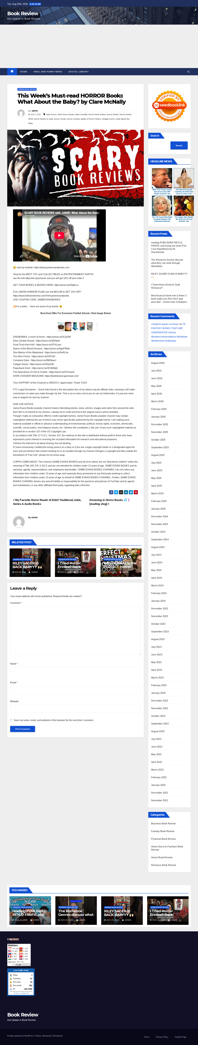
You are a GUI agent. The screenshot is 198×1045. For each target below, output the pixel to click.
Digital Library (79, 71)
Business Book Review (163, 823)
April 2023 (156, 670)
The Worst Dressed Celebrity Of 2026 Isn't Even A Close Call (184, 192)
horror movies (73, 119)
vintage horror (108, 119)
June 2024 (156, 562)
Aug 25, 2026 (21, 920)
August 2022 (158, 731)
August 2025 (158, 455)
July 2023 (156, 647)
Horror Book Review (27, 89)
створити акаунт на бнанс (165, 324)
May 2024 (156, 570)
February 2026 (159, 409)
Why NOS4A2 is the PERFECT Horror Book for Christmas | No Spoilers (120, 568)
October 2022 (158, 716)
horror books (113, 114)
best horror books (66, 114)
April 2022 (156, 762)
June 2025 (156, 470)
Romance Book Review (163, 865)
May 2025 (156, 478)
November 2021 (159, 800)
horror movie (60, 119)
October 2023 (158, 624)
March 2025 (157, 493)
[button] (188, 71)
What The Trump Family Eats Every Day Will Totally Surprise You (162, 192)
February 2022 (159, 777)
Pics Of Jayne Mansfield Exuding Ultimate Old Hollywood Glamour (162, 219)
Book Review (22, 13)
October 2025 (158, 440)
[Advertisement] (99, 46)
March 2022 (157, 769)
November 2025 (159, 432)
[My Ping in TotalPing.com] (13, 939)
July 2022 (156, 739)
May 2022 (156, 754)
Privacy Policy (162, 1037)
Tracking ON (24, 993)
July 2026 (156, 370)
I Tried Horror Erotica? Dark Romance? (69, 566)
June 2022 (156, 746)
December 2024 (159, 516)
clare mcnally (81, 114)
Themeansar (57, 1036)
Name (14, 663)
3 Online (16, 993)
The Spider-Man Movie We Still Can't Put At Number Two (184, 219)
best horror (52, 114)
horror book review (97, 114)
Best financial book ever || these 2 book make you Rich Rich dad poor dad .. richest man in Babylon (169, 298)
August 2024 (158, 547)
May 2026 (156, 386)
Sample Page (180, 1037)
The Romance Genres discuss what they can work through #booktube (167, 263)
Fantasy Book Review (162, 831)
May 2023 (156, 662)
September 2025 (160, 447)
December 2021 (159, 792)
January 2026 (158, 417)
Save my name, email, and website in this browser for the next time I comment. (54, 720)
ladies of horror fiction (91, 119)
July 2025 (156, 463)
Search (154, 135)
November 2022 (159, 708)
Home (23, 71)
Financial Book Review (163, 839)
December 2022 (159, 700)
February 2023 (159, 685)
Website (14, 701)
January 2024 (158, 601)
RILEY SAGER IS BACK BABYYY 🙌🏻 (27, 565)
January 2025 (158, 509)
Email (14, 682)
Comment (16, 603)
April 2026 (156, 393)
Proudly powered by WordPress (20, 1036)
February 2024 (159, 593)
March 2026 (157, 401)
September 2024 (160, 539)
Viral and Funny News (47, 71)
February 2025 (159, 501)
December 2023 (159, 608)
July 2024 (156, 555)
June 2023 (156, 654)
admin (35, 110)
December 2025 (159, 424)
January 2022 (158, 785)
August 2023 (158, 639)
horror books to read (43, 119)
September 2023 (160, 631)
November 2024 (159, 524)
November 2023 (159, 616)
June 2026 (156, 378)
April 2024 (156, 578)
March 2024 (157, 585)
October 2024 (158, 532)
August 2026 (158, 363)
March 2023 (157, 677)
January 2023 (158, 693)
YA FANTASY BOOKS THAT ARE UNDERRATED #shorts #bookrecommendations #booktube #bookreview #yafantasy (169, 332)
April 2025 (156, 486)
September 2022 (160, 723)
